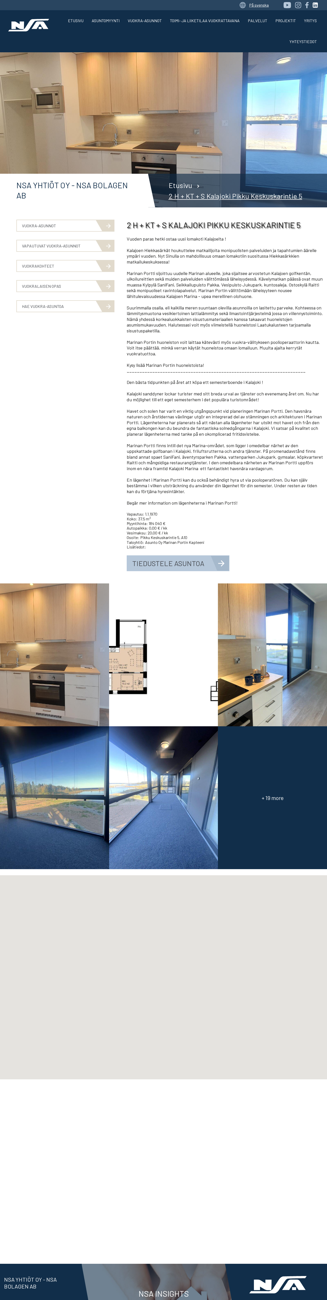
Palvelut (257, 20)
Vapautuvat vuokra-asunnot (51, 245)
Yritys (310, 20)
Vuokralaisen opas (41, 286)
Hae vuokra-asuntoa (43, 306)
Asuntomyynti (106, 20)
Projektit (285, 20)
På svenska (259, 5)
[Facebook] (307, 5)
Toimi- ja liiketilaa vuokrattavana (205, 20)
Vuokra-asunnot (145, 20)
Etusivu (76, 20)
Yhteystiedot (303, 41)
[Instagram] (298, 5)
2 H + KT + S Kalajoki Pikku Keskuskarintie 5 (235, 196)
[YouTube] (287, 5)
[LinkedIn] (315, 5)
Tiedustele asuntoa (168, 563)
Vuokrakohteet (38, 266)
